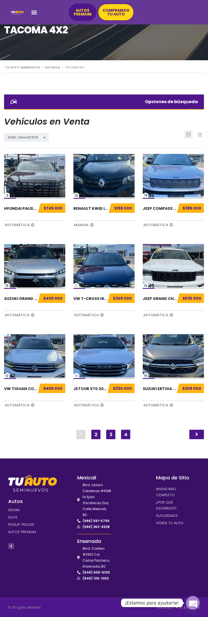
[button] (34, 12)
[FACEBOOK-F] (11, 546)
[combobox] (26, 137)
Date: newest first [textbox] (23, 137)
